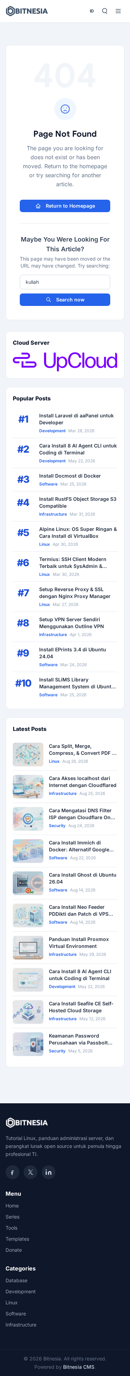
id (92, 10)
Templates (17, 1239)
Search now (70, 299)
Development (21, 1291)
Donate (14, 1250)
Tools (11, 1228)
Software (16, 1313)
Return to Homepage (70, 206)
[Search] (104, 11)
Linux (12, 1302)
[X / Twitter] (30, 1172)
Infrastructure (21, 1325)
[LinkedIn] (48, 1172)
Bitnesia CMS (78, 1367)
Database (16, 1280)
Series (12, 1217)
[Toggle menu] (118, 11)
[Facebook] (12, 1172)
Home (12, 1205)
